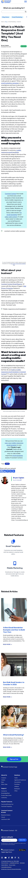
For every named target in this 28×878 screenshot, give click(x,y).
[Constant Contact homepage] (9, 767)
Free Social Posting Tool (7, 804)
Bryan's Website (16, 480)
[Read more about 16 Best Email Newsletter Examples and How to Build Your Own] (14, 611)
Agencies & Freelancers (20, 780)
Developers (17, 788)
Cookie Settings (4, 865)
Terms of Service (4, 863)
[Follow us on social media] (2, 857)
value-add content (11, 217)
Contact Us (4, 791)
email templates (17, 456)
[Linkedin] (4, 471)
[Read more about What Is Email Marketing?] (14, 718)
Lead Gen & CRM (5, 819)
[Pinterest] (7, 471)
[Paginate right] (25, 17)
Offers (16, 791)
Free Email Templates (6, 806)
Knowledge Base (5, 793)
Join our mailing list (7, 837)
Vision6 (3, 817)
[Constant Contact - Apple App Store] (10, 851)
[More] (13, 471)
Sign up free (14, 759)
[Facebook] (1, 471)
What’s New (4, 784)
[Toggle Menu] (25, 1)
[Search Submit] (25, 12)
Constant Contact (10, 194)
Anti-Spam (22, 863)
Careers (3, 780)
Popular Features (6, 802)
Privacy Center (12, 865)
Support (3, 788)
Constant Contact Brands (6, 811)
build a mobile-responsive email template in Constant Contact (13, 372)
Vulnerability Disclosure (6, 867)
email (7, 464)
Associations (17, 782)
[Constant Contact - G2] (14, 830)
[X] (10, 471)
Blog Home (5, 17)
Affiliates (16, 786)
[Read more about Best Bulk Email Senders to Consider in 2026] (14, 666)
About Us (4, 775)
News (2, 782)
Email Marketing (17, 17)
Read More (7, 644)
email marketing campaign (10, 83)
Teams (16, 778)
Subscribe (22, 840)
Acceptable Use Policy (14, 863)
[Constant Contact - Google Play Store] (23, 851)
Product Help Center (6, 795)
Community (4, 797)
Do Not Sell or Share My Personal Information (11, 869)
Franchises (17, 784)
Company (3, 778)
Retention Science (5, 815)
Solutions (17, 775)
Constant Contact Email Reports (11, 284)
